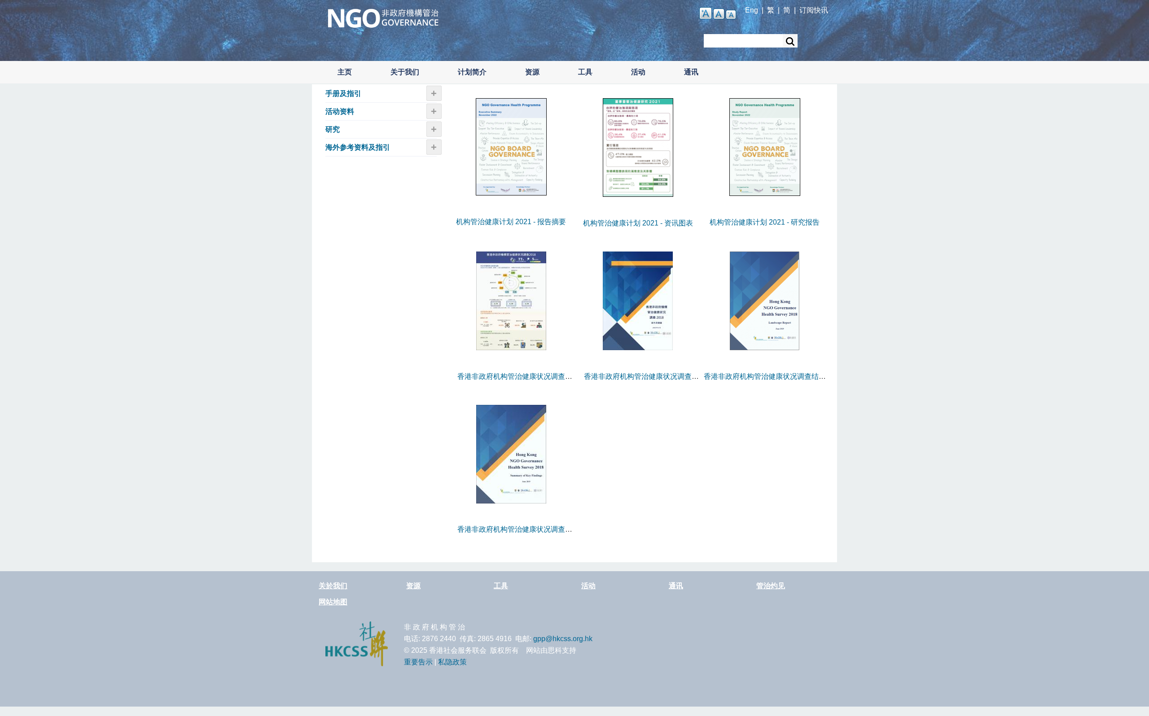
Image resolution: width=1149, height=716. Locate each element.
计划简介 (472, 72)
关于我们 (404, 72)
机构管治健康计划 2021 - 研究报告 (765, 222)
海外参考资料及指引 (357, 147)
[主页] (383, 17)
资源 (532, 72)
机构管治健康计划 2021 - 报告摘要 (511, 222)
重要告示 (418, 662)
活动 (638, 72)
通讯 (691, 72)
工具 (585, 72)
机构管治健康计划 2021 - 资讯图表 (638, 223)
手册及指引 (343, 93)
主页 (345, 72)
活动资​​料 (339, 111)
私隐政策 (452, 662)
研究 (332, 129)
